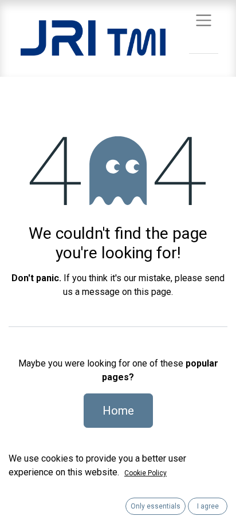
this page (152, 291)
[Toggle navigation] (203, 20)
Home (118, 410)
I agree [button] (208, 506)
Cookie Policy (145, 473)
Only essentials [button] (155, 506)
